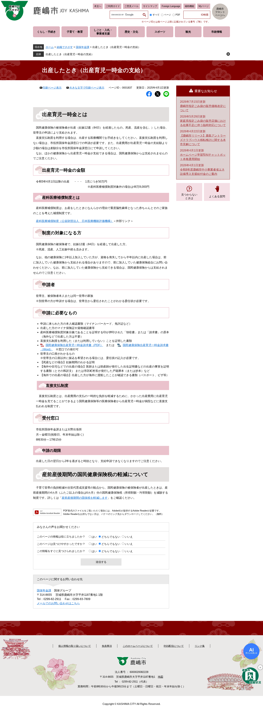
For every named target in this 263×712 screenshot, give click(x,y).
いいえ (129, 536)
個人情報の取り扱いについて (74, 645)
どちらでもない (110, 536)
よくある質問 (217, 196)
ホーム (50, 47)
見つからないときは (189, 196)
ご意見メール (131, 6)
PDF (178, 14)
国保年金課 (82, 47)
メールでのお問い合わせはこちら (58, 603)
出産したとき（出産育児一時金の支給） (70, 54)
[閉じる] (260, 667)
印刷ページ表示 (52, 87)
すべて (156, 14)
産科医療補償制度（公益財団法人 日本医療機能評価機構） (74, 221)
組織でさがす (65, 47)
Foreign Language (171, 6)
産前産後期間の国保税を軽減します (85, 497)
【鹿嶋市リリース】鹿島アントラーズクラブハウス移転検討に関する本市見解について (203, 140)
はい (94, 536)
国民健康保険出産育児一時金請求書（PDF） (74, 345)
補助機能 (189, 6)
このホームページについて (138, 645)
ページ (167, 14)
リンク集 (200, 645)
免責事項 (107, 645)
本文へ (97, 6)
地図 (160, 676)
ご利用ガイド (113, 6)
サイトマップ (150, 6)
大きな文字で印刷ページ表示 (86, 87)
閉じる (228, 54)
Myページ (204, 6)
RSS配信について (174, 645)
